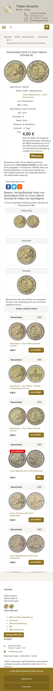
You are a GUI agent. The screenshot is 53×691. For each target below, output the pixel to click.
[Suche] (11, 27)
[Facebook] (6, 606)
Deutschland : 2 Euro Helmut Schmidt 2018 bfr (25, 344)
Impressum (13, 620)
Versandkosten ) (37, 151)
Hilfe (11, 626)
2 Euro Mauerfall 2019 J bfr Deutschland (26, 470)
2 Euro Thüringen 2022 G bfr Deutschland (21, 514)
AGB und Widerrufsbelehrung (21, 617)
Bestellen (37, 155)
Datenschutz (26, 678)
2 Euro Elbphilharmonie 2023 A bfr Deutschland (24, 556)
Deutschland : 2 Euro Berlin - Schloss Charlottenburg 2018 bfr (25, 387)
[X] (11, 606)
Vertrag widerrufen (13, 634)
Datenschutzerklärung (18, 623)
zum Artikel (35, 349)
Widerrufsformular (16, 629)
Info (39, 477)
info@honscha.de (36, 15)
